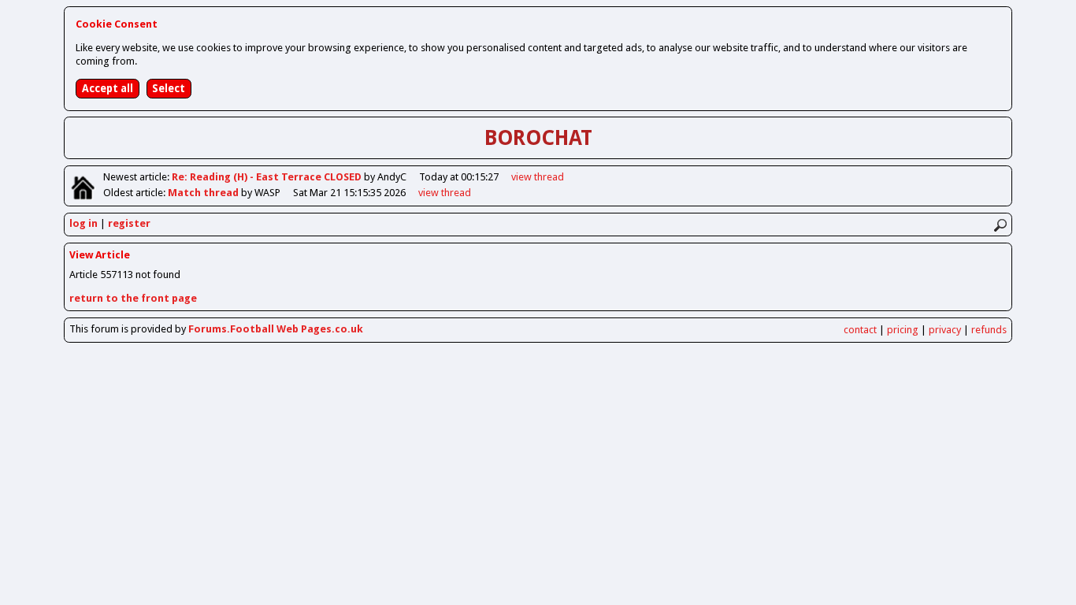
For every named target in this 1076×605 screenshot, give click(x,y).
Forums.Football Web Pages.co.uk (275, 329)
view (537, 177)
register (129, 223)
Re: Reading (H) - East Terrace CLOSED (268, 177)
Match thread (204, 193)
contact (860, 330)
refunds (989, 330)
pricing (902, 330)
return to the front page (133, 298)
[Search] (1000, 225)
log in (83, 223)
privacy (945, 330)
